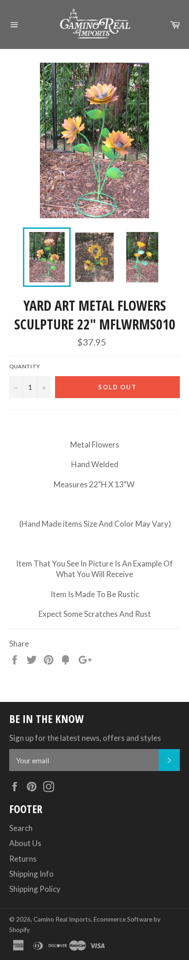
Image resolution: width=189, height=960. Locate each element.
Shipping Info (31, 874)
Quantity (24, 366)
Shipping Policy (35, 889)
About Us (25, 843)
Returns (23, 858)
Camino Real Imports (62, 919)
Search (21, 828)
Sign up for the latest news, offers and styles (85, 738)
